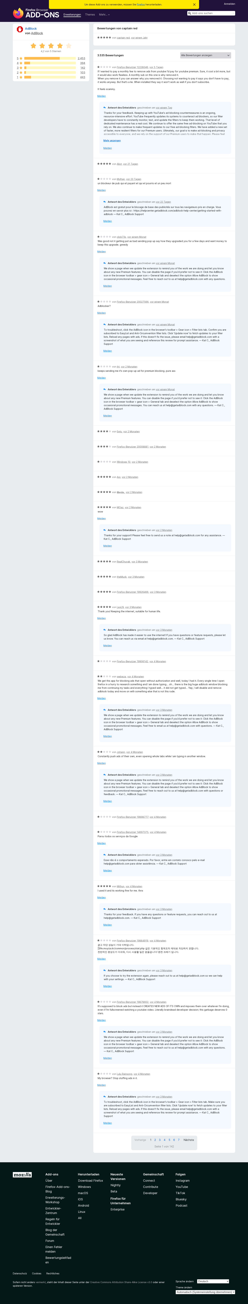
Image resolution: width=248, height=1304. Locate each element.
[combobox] (211, 13)
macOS (83, 1193)
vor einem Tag (164, 107)
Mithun (120, 886)
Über (48, 1180)
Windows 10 (123, 461)
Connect (149, 1180)
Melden (101, 96)
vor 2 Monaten (129, 366)
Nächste (189, 1140)
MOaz (120, 507)
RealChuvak (123, 561)
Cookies (36, 1273)
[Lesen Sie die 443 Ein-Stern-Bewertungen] (50, 77)
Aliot (119, 163)
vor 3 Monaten (140, 561)
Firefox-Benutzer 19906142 (132, 661)
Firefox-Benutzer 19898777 (132, 816)
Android (83, 1205)
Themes (90, 14)
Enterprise (118, 1209)
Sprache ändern (185, 1281)
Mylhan (121, 179)
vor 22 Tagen (163, 201)
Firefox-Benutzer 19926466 (132, 591)
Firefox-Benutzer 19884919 (132, 940)
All (79, 1218)
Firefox (141, 4)
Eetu (119, 431)
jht (118, 366)
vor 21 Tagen (130, 163)
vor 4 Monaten (157, 661)
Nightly (116, 1185)
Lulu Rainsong (124, 1073)
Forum (49, 1240)
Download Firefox (90, 1180)
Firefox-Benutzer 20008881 (132, 446)
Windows (84, 1187)
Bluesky (181, 1199)
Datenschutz (20, 1273)
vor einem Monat (136, 236)
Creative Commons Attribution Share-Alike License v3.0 (121, 1282)
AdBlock (31, 28)
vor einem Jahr (139, 37)
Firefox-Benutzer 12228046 (132, 67)
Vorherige (140, 1140)
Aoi (118, 477)
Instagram (183, 1180)
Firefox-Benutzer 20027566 (133, 301)
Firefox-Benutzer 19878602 (132, 1001)
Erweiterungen (72, 14)
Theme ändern (184, 1287)
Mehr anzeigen (112, 140)
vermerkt (41, 1282)
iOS (80, 1199)
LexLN (120, 607)
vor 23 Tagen (133, 179)
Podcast (181, 1205)
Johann (121, 752)
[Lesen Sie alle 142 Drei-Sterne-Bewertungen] (50, 67)
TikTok (180, 1193)
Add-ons (51, 1174)
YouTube (182, 1187)
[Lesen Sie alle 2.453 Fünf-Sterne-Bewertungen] (50, 58)
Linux (81, 1212)
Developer (150, 1193)
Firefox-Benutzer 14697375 (132, 832)
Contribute (150, 1187)
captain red (123, 37)
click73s (121, 236)
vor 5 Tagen (156, 67)
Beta (114, 1191)
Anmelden (229, 3)
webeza (121, 676)
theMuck (122, 576)
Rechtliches (52, 1273)
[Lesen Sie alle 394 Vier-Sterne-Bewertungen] (50, 63)
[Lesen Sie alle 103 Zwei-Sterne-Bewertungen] (50, 72)
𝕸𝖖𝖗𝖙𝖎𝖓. (121, 492)
